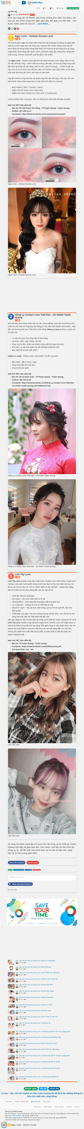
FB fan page (48, 1107)
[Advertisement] (42, 295)
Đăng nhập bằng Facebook (22, 884)
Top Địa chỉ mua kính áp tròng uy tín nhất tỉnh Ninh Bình (34, 997)
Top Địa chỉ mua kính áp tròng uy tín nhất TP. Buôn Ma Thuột (36, 1043)
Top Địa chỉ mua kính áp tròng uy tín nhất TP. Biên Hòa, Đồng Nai (37, 972)
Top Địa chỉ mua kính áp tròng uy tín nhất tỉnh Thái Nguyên (35, 960)
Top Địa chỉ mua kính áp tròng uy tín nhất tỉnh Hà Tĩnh (34, 1005)
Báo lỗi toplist (33, 862)
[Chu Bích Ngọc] (9, 15)
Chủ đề (69, 1107)
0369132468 (16, 1115)
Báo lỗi (32, 14)
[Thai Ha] (17, 1033)
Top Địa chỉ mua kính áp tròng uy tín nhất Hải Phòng (33, 967)
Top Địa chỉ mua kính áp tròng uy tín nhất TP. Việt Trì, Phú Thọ (37, 1017)
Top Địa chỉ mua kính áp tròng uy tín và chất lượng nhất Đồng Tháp (38, 1037)
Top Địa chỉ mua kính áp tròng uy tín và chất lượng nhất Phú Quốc (38, 1068)
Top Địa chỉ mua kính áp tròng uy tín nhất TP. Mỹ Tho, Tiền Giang (37, 1049)
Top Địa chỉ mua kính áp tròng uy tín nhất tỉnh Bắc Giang (35, 991)
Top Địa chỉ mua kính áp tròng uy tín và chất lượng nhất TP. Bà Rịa (38, 1062)
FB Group (37, 1107)
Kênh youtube (59, 1107)
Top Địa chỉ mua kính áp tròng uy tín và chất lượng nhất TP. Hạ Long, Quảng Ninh (43, 1031)
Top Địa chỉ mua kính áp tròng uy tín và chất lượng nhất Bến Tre (37, 1077)
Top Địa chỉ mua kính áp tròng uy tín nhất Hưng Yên (33, 1023)
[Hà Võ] (17, 1064)
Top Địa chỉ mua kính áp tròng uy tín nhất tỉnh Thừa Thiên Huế (37, 979)
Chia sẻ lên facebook (16, 862)
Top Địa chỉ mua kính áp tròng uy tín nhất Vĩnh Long (33, 1010)
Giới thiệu (9, 1101)
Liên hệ (77, 1107)
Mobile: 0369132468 (21, 1101)
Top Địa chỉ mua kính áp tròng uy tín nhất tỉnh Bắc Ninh (34, 985)
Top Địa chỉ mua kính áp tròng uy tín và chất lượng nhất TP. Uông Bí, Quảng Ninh (43, 1055)
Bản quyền (46, 1101)
